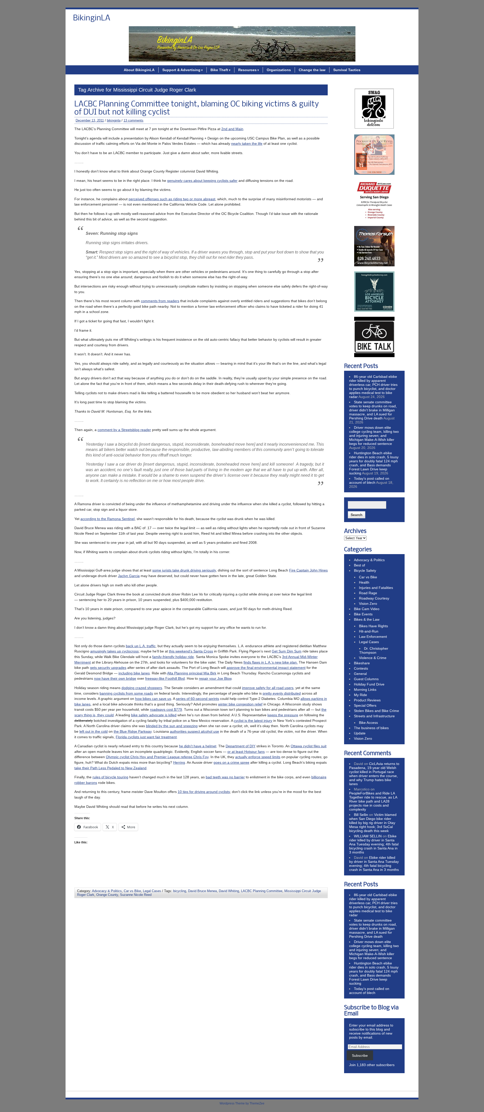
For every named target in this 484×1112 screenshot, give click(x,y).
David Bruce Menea (202, 891)
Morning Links (365, 690)
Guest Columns (366, 679)
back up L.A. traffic (141, 646)
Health (364, 582)
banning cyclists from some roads (126, 693)
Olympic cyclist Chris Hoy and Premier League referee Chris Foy (157, 757)
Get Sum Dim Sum (286, 651)
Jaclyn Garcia (129, 576)
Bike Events (363, 614)
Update (360, 733)
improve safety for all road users (267, 688)
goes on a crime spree (231, 762)
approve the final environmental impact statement (266, 668)
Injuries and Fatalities (376, 588)
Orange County (107, 895)
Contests (361, 668)
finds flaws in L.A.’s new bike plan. (271, 662)
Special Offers (365, 705)
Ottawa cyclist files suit (308, 746)
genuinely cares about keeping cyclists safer (202, 181)
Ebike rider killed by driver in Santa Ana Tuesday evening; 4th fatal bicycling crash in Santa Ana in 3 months (374, 844)
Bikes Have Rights (373, 626)
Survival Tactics (346, 70)
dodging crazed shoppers (142, 688)
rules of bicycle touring (110, 777)
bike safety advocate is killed (153, 715)
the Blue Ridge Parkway (133, 731)
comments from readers (160, 301)
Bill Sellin (361, 815)
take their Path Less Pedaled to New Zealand (110, 768)
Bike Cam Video (366, 609)
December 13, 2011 (90, 120)
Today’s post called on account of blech (369, 480)
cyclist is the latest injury (253, 721)
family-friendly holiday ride (173, 657)
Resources (247, 70)
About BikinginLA (139, 70)
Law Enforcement (373, 637)
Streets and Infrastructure (374, 716)
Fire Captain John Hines (308, 570)
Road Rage (368, 593)
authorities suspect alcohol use (194, 731)
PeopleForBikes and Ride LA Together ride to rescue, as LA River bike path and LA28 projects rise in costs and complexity (373, 801)
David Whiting (229, 891)
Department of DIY (240, 746)
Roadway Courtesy (374, 598)
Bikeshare (362, 663)
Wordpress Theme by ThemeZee (242, 1103)
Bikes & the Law (366, 619)
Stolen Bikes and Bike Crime (376, 711)
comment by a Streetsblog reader (124, 430)
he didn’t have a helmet (197, 746)
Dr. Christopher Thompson (373, 650)
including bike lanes (134, 673)
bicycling (179, 891)
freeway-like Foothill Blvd (165, 678)
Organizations (279, 70)
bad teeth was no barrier (225, 777)
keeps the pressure (282, 715)
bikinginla (113, 120)
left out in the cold (93, 731)
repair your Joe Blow (215, 678)
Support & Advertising (181, 70)
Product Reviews (367, 700)
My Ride (360, 695)
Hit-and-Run (368, 631)
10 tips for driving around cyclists (204, 792)
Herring (179, 762)
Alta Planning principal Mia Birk (191, 673)
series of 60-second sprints (197, 699)
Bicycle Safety (365, 570)
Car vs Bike (132, 891)
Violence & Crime (372, 658)
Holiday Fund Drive (369, 684)
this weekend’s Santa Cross (191, 651)
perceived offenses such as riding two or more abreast (172, 199)
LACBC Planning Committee (261, 891)
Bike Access (368, 723)
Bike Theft (219, 70)
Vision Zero (368, 604)
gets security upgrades (108, 668)
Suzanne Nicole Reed (136, 895)
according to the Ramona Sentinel (107, 519)
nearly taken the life (246, 143)
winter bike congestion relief (240, 704)
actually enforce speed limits (257, 757)
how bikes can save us (153, 699)
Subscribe (360, 1055)
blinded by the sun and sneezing (172, 726)
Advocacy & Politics (107, 891)
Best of (359, 565)
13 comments (133, 120)
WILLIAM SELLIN (368, 836)
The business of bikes (371, 728)
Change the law (312, 70)
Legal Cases (152, 891)
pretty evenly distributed (282, 693)
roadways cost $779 (166, 709)
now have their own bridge (115, 678)
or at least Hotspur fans (246, 752)
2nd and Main (232, 129)
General (360, 674)
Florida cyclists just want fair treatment (146, 737)
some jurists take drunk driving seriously (184, 570)
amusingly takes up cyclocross (114, 651)
